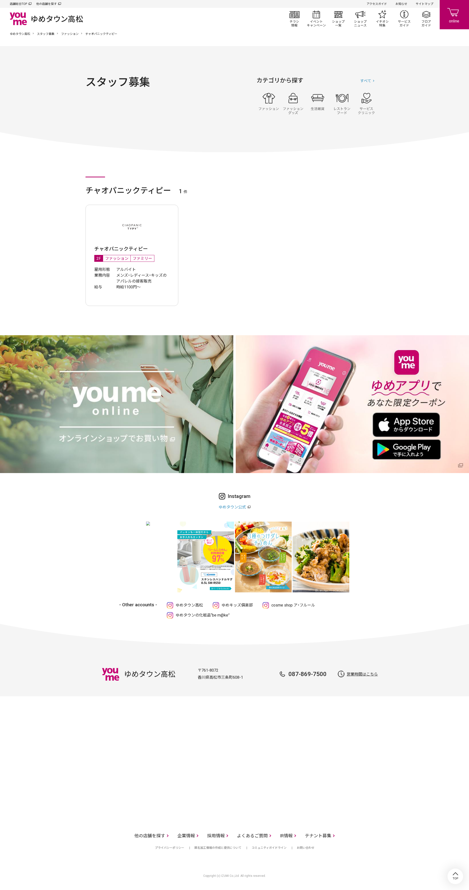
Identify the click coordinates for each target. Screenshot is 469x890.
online (454, 14)
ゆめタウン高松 (20, 34)
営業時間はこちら (362, 674)
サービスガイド (404, 18)
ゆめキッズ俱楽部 (237, 605)
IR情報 (286, 835)
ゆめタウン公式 (232, 507)
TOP (455, 876)
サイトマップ (424, 4)
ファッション (70, 34)
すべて (365, 81)
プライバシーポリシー (169, 848)
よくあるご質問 (252, 835)
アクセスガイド (377, 4)
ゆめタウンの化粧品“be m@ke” (203, 615)
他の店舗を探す (46, 4)
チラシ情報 (294, 18)
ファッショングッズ (293, 104)
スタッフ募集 (45, 34)
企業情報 (186, 835)
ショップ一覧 (338, 18)
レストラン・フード (342, 104)
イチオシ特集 (382, 18)
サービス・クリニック (366, 104)
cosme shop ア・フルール (293, 605)
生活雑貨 (317, 104)
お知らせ (401, 4)
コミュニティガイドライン (269, 848)
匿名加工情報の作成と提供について (217, 848)
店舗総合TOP (18, 4)
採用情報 (216, 835)
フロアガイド (426, 18)
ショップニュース (360, 18)
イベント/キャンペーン (316, 18)
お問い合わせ (305, 848)
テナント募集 (318, 835)
